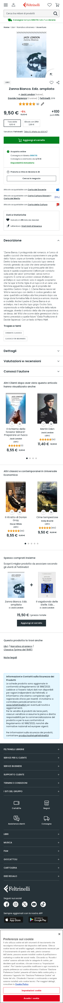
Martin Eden (47, 429)
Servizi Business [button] (13, 766)
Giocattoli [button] (10, 859)
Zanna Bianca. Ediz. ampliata (16, 603)
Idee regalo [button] (10, 876)
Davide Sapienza (17, 98)
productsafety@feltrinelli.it (34, 735)
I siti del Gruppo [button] (13, 791)
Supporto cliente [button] (14, 774)
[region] (31, 966)
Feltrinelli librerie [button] (14, 749)
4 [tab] (36, 458)
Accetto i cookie (31, 998)
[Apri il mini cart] (57, 5)
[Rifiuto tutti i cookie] (59, 934)
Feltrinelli (45, 98)
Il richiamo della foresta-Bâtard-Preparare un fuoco (16, 432)
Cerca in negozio (31, 178)
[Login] (13, 4)
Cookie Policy (21, 984)
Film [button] (6, 850)
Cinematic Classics (13, 333)
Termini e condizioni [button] (15, 782)
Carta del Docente (37, 189)
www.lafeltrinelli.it (16, 705)
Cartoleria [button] (10, 867)
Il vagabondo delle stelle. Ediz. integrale (47, 603)
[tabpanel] (31, 55)
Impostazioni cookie (31, 990)
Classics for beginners (15, 339)
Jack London (28, 94)
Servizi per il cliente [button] (15, 757)
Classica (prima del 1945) (18, 649)
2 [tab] (30, 458)
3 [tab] (33, 458)
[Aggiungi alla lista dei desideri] (51, 82)
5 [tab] (37, 543)
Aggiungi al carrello (33, 140)
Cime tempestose (47, 517)
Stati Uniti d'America (31, 226)
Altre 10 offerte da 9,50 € (36, 131)
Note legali (10, 657)
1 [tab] (31, 75)
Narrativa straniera (21, 646)
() (37, 104)
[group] (31, 20)
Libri (6, 646)
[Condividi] (57, 82)
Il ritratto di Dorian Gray (16, 519)
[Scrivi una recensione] (42, 104)
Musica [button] (8, 842)
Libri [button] (6, 834)
